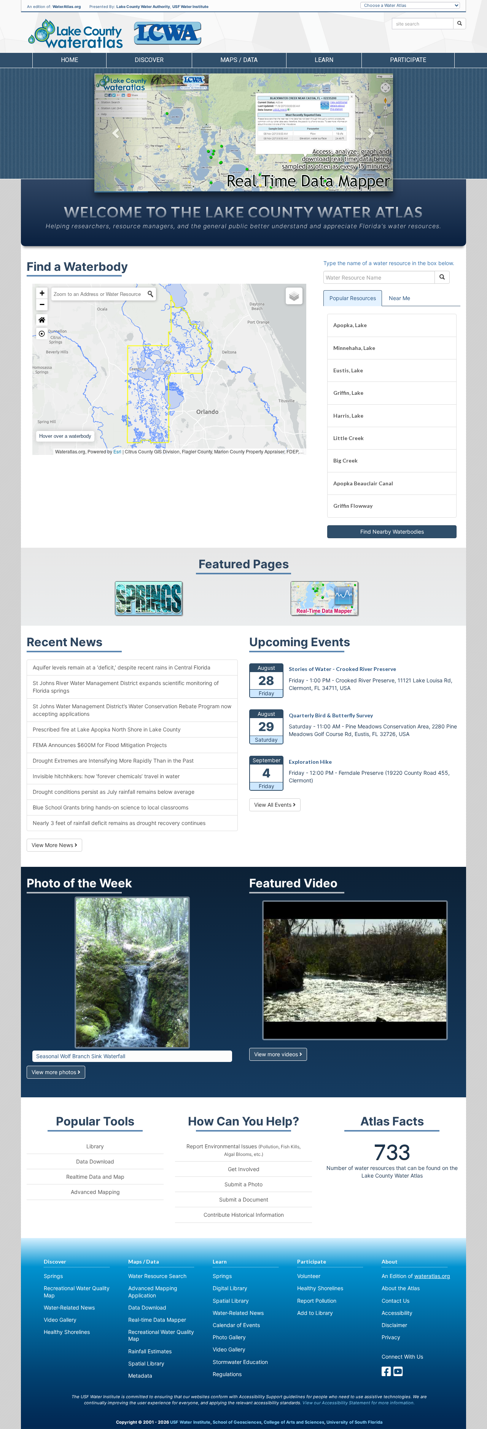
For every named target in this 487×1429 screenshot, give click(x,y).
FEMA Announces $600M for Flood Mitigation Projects (100, 745)
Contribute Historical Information (244, 1214)
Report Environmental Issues (243, 1150)
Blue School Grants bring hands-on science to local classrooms (110, 807)
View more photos (55, 1072)
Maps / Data (143, 1261)
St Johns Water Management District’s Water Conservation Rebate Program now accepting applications (132, 710)
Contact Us (395, 1300)
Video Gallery (60, 1319)
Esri (117, 451)
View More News (53, 845)
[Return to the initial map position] (42, 320)
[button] (116, 132)
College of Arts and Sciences (294, 1422)
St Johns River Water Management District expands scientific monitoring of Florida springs (126, 687)
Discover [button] (149, 60)
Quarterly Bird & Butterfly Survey (331, 715)
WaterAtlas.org (67, 6)
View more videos (276, 1054)
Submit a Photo (243, 1184)
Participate (311, 1261)
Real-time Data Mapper (157, 1319)
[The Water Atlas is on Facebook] (386, 1373)
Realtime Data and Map (95, 1176)
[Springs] (155, 598)
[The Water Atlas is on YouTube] (398, 1373)
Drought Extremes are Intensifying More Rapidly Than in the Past (113, 760)
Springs (53, 1276)
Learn (220, 1261)
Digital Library (230, 1288)
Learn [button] (324, 60)
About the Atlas (401, 1288)
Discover (55, 1261)
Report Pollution (316, 1300)
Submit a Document (243, 1199)
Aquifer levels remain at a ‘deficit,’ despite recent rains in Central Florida (121, 667)
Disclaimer (394, 1325)
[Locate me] (42, 333)
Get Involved (243, 1169)
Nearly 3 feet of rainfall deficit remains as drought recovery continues (119, 823)
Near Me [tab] (399, 298)
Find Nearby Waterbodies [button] (392, 531)
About (390, 1261)
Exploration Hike (310, 761)
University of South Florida (354, 1422)
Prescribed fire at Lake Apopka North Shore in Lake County (107, 729)
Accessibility (397, 1313)
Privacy (391, 1337)
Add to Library (315, 1313)
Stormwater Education (240, 1362)
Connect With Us (402, 1356)
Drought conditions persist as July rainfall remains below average (113, 791)
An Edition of (416, 1276)
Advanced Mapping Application (152, 1291)
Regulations (227, 1374)
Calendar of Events (236, 1325)
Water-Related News (69, 1307)
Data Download (95, 1161)
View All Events (273, 804)
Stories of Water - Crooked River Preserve (342, 669)
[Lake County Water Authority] (167, 33)
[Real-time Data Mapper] (331, 598)
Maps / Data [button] (239, 60)
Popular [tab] (352, 298)
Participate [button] (408, 60)
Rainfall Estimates (150, 1351)
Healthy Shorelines (67, 1332)
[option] (243, 132)
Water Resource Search (157, 1276)
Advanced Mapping (95, 1192)
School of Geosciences (237, 1422)
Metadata (140, 1375)
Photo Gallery (229, 1337)
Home (69, 60)
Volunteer (308, 1276)
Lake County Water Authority (143, 6)
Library (95, 1146)
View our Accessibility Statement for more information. (358, 1402)
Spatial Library (146, 1363)
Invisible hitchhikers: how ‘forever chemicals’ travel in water (106, 776)
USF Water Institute (190, 6)
